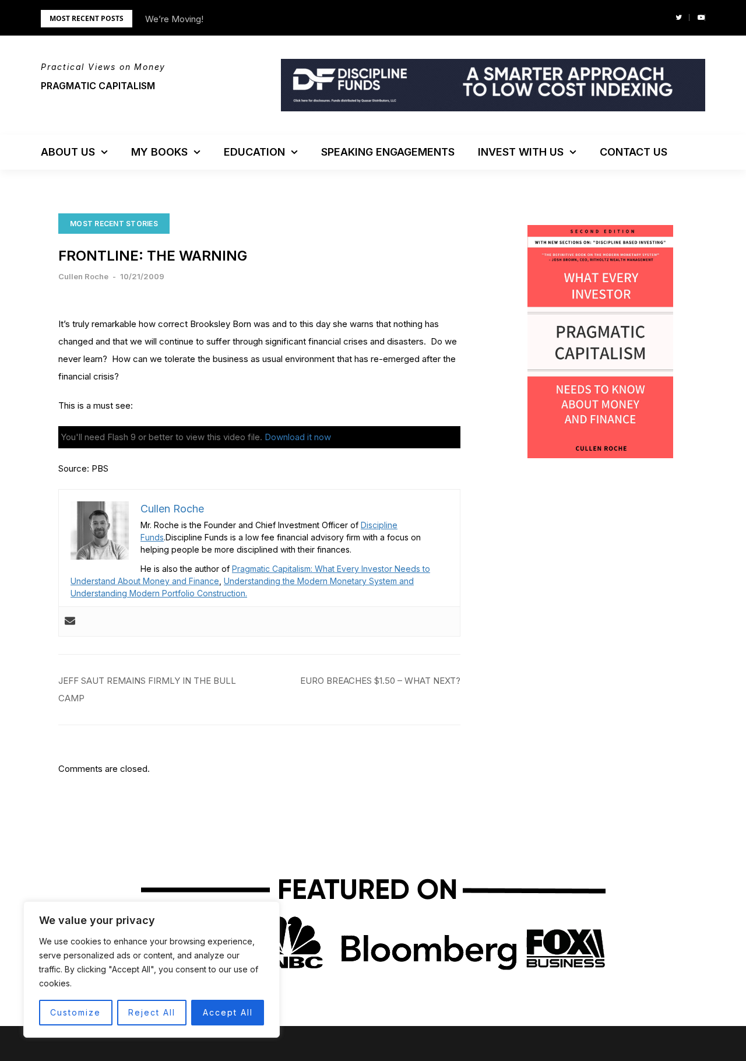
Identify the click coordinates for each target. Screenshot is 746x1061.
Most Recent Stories (114, 223)
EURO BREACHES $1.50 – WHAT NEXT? (380, 680)
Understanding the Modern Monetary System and (319, 581)
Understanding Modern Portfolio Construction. (159, 593)
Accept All (228, 1012)
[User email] (70, 621)
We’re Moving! (174, 18)
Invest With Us (521, 152)
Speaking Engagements (388, 152)
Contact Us (633, 152)
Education (254, 152)
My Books (159, 152)
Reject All (151, 1012)
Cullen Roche (83, 276)
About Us (68, 152)
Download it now (298, 436)
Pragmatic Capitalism (98, 86)
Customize (75, 1012)
